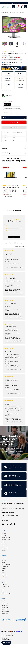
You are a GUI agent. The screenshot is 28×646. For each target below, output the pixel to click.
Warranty (3, 601)
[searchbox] (8, 243)
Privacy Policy (4, 607)
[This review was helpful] (19, 267)
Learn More (8, 64)
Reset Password (5, 586)
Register (3, 591)
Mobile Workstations (5, 564)
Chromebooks (4, 566)
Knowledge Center (5, 539)
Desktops (3, 560)
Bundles (3, 572)
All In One (3, 568)
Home (2, 12)
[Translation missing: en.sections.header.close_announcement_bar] (27, 3)
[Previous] (3, 3)
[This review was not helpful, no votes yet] (21, 267)
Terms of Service (5, 611)
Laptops (3, 562)
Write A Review (14, 237)
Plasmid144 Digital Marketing (6, 639)
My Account (4, 584)
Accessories (4, 574)
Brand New (3, 558)
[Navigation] (25, 6)
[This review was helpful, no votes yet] (19, 341)
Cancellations (4, 603)
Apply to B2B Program (6, 537)
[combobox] (20, 246)
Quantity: (6, 113)
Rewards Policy (4, 613)
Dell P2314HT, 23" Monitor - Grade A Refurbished (14, 12)
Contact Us (3, 550)
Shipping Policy (4, 609)
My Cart (3, 588)
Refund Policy (4, 605)
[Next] (25, 3)
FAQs (2, 545)
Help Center (4, 543)
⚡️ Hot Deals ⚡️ (5, 576)
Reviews (3, 541)
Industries (3, 535)
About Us (3, 533)
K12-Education (4, 548)
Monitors (3, 570)
